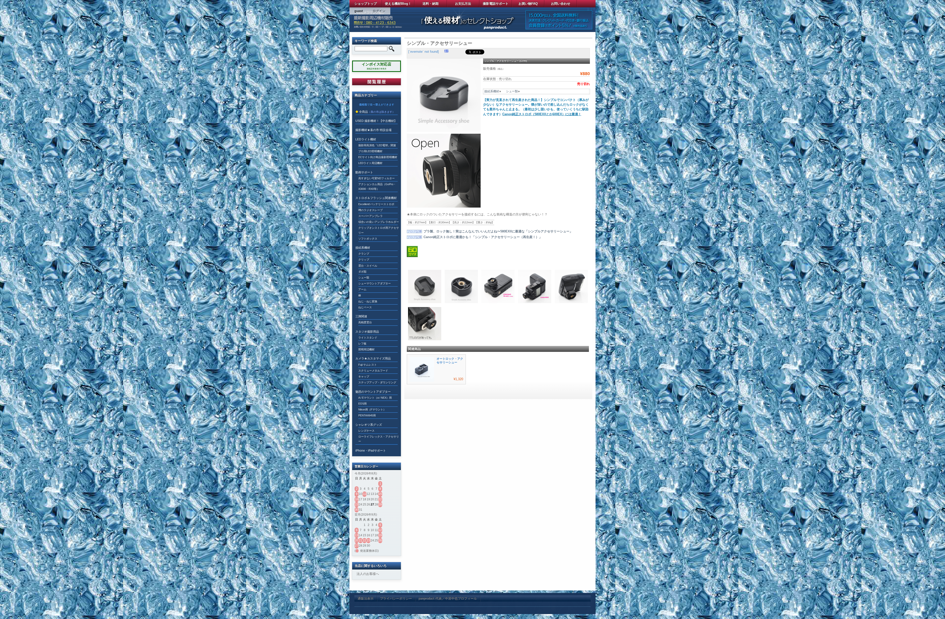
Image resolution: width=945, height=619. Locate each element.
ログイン (379, 11)
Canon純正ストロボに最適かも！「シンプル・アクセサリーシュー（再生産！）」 (483, 237)
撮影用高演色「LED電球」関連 (377, 145)
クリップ (363, 259)
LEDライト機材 (365, 139)
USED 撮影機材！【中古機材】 (376, 121)
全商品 (363, 112)
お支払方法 (463, 3)
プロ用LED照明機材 (370, 151)
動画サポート (364, 172)
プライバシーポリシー (396, 598)
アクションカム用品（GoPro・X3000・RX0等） (377, 186)
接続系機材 (491, 91)
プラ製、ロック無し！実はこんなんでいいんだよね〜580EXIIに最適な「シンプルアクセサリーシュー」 (498, 231)
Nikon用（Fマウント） (372, 409)
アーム (362, 289)
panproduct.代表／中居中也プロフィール (448, 598)
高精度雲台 (365, 322)
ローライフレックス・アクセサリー (378, 439)
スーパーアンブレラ (370, 215)
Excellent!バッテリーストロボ (376, 204)
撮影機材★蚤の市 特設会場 (373, 130)
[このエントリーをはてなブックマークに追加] (446, 51)
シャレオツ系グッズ (368, 424)
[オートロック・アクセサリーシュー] (422, 380)
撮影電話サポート (495, 3)
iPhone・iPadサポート (370, 450)
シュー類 (512, 91)
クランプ (363, 253)
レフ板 (362, 343)
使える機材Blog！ (398, 3)
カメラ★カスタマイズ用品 (373, 358)
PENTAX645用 (367, 415)
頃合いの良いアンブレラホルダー (378, 221)
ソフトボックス (367, 238)
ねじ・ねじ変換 (367, 301)
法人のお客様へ (368, 574)
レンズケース (366, 430)
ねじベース (365, 307)
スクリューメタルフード (373, 370)
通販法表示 (366, 598)
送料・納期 (431, 3)
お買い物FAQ (528, 3)
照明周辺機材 (366, 349)
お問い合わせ (560, 3)
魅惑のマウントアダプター (373, 391)
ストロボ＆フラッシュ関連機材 (376, 198)
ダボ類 (362, 271)
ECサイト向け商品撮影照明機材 (377, 157)
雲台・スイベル (367, 265)
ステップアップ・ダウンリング (377, 382)
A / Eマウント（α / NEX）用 (375, 397)
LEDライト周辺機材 (370, 163)
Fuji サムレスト (367, 364)
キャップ (363, 376)
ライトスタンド (367, 337)
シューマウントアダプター (374, 283)
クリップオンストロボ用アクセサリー (378, 230)
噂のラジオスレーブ (370, 210)
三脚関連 (361, 316)
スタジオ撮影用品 (367, 331)
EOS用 (362, 403)
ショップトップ (365, 3)
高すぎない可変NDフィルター (376, 178)
